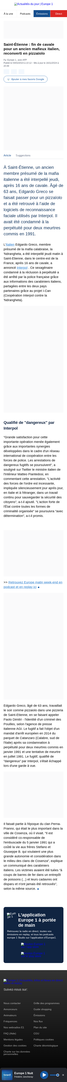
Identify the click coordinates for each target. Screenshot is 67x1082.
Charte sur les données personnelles (17, 1052)
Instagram (12, 996)
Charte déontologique (46, 1045)
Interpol (22, 267)
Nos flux (38, 1021)
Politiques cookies (44, 1039)
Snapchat (30, 996)
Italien (10, 244)
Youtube (24, 996)
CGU (36, 1033)
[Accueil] (33, 4)
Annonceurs (10, 1009)
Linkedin (36, 996)
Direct (58, 13)
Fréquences (10, 1021)
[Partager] (6, 71)
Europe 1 (11, 60)
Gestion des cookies (15, 1045)
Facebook (18, 996)
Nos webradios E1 (14, 1027)
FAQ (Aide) (10, 1033)
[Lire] (44, 1075)
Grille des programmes (46, 1003)
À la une (8, 13)
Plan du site (40, 1027)
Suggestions (23, 155)
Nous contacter (12, 1003)
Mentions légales (13, 1039)
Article (7, 155)
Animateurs (10, 1015)
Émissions (42, 13)
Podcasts (25, 13)
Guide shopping (42, 1009)
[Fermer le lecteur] (63, 1075)
